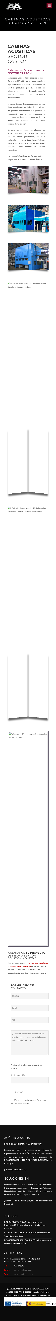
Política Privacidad (29, 1295)
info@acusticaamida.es (23, 1270)
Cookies (15, 1295)
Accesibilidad (44, 1295)
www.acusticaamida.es (23, 1274)
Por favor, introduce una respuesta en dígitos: (26, 1067)
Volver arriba (48, 1313)
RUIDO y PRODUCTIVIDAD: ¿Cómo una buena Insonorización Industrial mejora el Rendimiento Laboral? (25, 1225)
